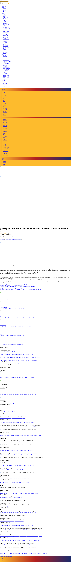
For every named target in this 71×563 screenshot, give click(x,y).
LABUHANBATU (6, 60)
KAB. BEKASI (5, 25)
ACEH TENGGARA (6, 37)
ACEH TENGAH (5, 45)
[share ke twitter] (4, 236)
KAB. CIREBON (5, 26)
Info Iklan (3, 560)
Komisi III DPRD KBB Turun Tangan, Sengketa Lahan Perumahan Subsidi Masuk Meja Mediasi (15, 403)
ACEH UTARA (5, 127)
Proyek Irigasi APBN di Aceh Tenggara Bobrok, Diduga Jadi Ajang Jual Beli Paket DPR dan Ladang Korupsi (17, 465)
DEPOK (4, 16)
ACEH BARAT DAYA (6, 40)
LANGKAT (4, 62)
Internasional (4, 6)
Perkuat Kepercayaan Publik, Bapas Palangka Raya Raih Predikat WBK (11, 469)
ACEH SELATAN (5, 43)
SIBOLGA (4, 72)
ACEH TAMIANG (6, 44)
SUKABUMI (5, 33)
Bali (3, 11)
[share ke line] (13, 236)
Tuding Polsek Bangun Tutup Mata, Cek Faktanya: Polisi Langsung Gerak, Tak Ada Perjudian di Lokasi (16, 544)
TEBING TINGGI (6, 77)
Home (2, 557)
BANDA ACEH (5, 226)
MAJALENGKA (5, 30)
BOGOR (4, 98)
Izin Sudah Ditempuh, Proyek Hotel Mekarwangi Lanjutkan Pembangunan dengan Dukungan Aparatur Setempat (19, 493)
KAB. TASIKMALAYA (6, 28)
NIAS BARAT (5, 64)
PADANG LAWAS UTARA (6, 147)
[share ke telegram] (10, 236)
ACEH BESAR (5, 41)
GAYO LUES (5, 38)
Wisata (4, 85)
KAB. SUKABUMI (6, 27)
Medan (4, 55)
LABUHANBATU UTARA (7, 61)
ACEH (3, 36)
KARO (4, 137)
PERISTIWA (4, 79)
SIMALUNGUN (5, 73)
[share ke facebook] (1, 236)
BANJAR (4, 18)
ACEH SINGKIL (5, 124)
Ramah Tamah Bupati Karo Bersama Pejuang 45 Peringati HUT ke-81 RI (12, 521)
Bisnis (4, 81)
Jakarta (4, 8)
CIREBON (4, 21)
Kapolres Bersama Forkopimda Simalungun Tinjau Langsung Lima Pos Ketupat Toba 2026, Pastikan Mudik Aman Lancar (19, 540)
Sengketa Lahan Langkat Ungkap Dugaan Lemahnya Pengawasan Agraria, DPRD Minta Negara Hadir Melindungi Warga (20, 426)
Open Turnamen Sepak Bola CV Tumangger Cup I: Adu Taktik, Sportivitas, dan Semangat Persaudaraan (17, 377)
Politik (4, 84)
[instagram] (7, 556)
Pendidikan (5, 83)
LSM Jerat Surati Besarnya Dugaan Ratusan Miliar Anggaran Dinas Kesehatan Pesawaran (14, 482)
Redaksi (2, 558)
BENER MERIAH (6, 47)
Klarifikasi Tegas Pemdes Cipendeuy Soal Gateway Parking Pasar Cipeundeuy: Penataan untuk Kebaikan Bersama (18, 454)
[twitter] (4, 556)
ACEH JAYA (5, 42)
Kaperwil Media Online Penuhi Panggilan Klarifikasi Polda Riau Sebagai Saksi (12, 418)
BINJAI (4, 58)
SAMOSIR (4, 150)
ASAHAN (4, 57)
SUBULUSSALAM (6, 39)
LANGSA (4, 49)
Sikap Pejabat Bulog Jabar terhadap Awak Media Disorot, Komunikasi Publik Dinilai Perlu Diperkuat (16, 450)
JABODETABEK (5, 23)
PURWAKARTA (5, 32)
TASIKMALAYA (5, 35)
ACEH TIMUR (5, 46)
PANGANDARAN (6, 31)
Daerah (3, 7)
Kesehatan (5, 82)
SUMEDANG (5, 34)
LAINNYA (3, 80)
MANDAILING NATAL (6, 63)
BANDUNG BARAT (6, 17)
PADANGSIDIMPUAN (6, 68)
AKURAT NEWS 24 (3, 233)
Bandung (4, 14)
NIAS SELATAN (5, 65)
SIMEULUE (4, 134)
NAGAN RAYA (5, 50)
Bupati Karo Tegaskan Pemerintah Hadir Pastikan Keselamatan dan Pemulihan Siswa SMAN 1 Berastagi (17, 525)
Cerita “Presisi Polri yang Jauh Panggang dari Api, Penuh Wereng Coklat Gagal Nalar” (14, 506)
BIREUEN (4, 48)
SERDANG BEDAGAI (6, 71)
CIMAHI (4, 15)
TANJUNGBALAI (6, 74)
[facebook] (1, 556)
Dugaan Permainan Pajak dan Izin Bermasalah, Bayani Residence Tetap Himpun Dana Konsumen (16, 441)
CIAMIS (4, 19)
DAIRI (4, 59)
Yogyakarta (5, 9)
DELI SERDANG (5, 56)
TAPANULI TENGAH (6, 75)
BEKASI (4, 101)
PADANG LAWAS (6, 67)
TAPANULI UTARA (6, 76)
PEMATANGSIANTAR (6, 70)
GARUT (4, 22)
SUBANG (4, 114)
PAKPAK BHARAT (6, 69)
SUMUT (3, 54)
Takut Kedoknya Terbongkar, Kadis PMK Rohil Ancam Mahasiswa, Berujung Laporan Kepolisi (15, 478)
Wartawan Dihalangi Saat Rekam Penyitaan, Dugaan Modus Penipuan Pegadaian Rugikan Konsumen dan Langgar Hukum (20, 435)
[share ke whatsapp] (7, 236)
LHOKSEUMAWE (5, 130)
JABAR (3, 13)
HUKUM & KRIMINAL (5, 78)
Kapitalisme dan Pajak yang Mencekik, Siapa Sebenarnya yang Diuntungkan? (12, 501)
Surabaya (4, 10)
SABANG (4, 53)
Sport (4, 86)
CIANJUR (4, 20)
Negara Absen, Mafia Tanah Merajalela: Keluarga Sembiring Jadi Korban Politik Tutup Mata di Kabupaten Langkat (18, 422)
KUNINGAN (4, 111)
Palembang (5, 12)
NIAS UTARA (5, 66)
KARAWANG (5, 29)
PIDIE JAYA (5, 52)
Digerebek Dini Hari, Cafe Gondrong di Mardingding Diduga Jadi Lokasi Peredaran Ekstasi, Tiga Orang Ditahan (18, 394)
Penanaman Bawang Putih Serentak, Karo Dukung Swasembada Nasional (12, 411)
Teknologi (4, 163)
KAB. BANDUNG (6, 24)
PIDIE (4, 51)
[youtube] (10, 556)
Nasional (3, 5)
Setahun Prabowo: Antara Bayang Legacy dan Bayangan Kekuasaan (11, 497)
